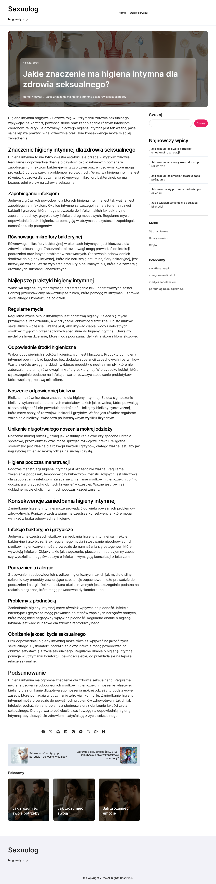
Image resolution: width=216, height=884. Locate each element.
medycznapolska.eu (162, 282)
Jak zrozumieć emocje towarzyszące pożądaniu (175, 177)
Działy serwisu (138, 12)
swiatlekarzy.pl (159, 268)
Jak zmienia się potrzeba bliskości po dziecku (176, 191)
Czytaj (153, 245)
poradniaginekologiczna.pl (166, 288)
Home (122, 12)
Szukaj (155, 114)
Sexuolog (23, 9)
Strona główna (158, 231)
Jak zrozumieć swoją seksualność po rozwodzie (176, 164)
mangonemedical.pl (162, 275)
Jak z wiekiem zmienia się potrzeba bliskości (174, 204)
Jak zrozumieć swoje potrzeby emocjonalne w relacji (171, 150)
